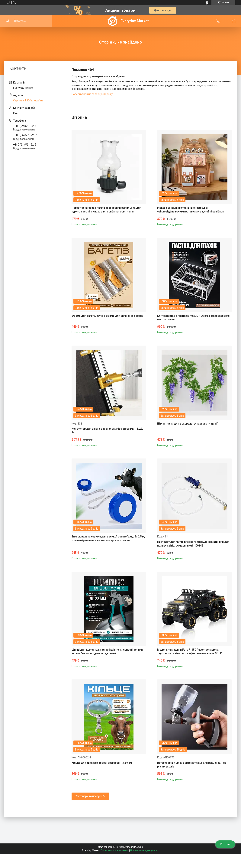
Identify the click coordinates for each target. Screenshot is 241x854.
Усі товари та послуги (88, 796)
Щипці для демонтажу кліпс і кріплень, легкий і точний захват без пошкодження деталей (107, 651)
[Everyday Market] (112, 21)
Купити (83, 221)
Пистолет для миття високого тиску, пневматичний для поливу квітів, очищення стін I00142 (193, 543)
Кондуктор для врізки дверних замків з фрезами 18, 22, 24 (107, 430)
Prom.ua (138, 847)
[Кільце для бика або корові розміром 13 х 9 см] (109, 716)
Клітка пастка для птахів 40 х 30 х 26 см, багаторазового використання (193, 317)
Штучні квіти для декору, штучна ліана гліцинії (187, 423)
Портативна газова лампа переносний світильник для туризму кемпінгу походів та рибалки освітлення (106, 209)
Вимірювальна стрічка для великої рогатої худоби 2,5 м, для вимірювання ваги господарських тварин (108, 538)
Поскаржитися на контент (115, 850)
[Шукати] (7, 21)
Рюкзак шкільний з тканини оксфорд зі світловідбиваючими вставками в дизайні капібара (190, 209)
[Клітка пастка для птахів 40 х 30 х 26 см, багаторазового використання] (194, 275)
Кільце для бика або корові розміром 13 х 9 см (102, 762)
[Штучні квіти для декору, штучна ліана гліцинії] (194, 383)
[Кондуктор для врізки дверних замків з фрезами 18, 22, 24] (109, 383)
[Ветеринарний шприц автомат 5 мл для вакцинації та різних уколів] (194, 716)
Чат (228, 844)
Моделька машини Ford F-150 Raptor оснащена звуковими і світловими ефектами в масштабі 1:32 (190, 651)
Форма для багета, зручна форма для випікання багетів (107, 315)
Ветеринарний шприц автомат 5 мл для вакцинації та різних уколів (191, 764)
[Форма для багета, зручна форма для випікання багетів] (109, 275)
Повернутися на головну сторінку (92, 94)
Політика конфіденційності (144, 850)
